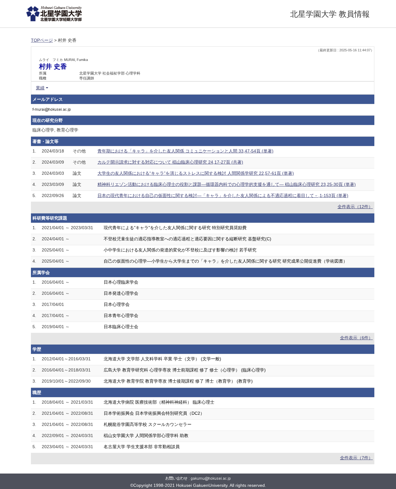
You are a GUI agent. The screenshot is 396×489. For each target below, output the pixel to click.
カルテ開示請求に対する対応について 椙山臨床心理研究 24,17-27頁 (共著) (170, 162)
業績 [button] (40, 87)
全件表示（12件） (355, 206)
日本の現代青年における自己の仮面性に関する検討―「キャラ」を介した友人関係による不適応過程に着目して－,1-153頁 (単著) (222, 195)
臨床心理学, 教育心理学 (55, 129)
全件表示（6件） (356, 337)
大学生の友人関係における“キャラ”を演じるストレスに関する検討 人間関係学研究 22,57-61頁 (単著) (195, 173)
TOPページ (42, 40)
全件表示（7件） (356, 457)
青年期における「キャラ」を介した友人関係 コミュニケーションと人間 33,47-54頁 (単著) (185, 150)
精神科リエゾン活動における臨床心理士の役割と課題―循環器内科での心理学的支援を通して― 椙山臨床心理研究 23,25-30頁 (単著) (226, 184)
